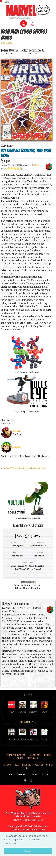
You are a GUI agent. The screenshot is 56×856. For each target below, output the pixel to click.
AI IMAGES (7, 764)
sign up (10, 774)
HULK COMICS (35, 754)
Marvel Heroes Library (26, 813)
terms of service (32, 774)
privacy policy (21, 774)
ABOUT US (39, 764)
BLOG (17, 764)
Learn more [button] (10, 843)
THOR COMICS (32, 758)
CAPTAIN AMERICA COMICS (16, 754)
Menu (7, 1)
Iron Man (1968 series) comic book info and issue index (24, 468)
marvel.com (44, 774)
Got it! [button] (28, 851)
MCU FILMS (26, 764)
